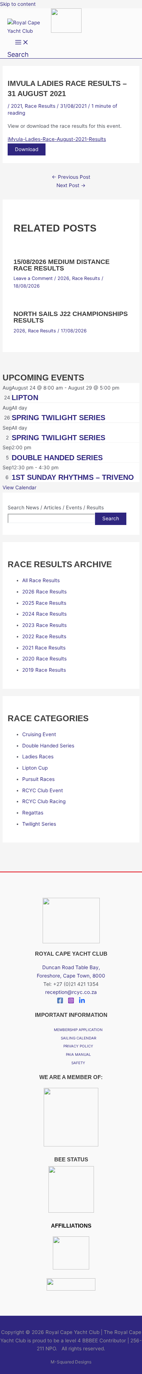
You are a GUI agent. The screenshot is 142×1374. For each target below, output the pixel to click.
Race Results (40, 106)
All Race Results (41, 580)
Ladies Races (38, 756)
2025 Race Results (44, 603)
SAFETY (78, 1063)
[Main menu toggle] (21, 43)
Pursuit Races (38, 779)
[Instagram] (71, 1002)
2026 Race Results (44, 592)
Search (110, 518)
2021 (16, 106)
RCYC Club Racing (44, 801)
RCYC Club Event (42, 790)
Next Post (71, 185)
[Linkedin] (82, 1002)
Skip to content (18, 4)
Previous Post (71, 177)
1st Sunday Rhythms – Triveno (73, 477)
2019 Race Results (44, 670)
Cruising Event (39, 734)
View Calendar (19, 487)
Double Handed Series (57, 458)
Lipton (25, 398)
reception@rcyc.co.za (71, 992)
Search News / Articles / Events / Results (56, 507)
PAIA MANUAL (78, 1054)
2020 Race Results (44, 659)
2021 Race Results (44, 648)
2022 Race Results (44, 636)
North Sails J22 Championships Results (70, 317)
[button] (18, 54)
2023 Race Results (44, 625)
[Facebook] (60, 1002)
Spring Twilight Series (58, 418)
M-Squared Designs (71, 1362)
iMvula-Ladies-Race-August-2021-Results (57, 139)
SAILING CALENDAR (78, 1038)
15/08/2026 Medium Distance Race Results (61, 265)
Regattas (32, 813)
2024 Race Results (44, 614)
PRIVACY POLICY (78, 1046)
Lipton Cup (35, 768)
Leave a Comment (33, 278)
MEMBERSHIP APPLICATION (78, 1029)
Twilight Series (39, 824)
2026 (63, 278)
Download (26, 149)
